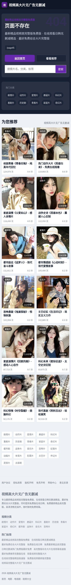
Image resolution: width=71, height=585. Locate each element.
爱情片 (35, 95)
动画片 (7, 456)
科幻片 (58, 95)
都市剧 (7, 448)
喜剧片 (11, 103)
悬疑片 (46, 95)
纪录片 (54, 448)
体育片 (18, 456)
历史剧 (23, 103)
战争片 (18, 448)
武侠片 (7, 463)
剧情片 (11, 95)
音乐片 (30, 448)
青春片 (35, 103)
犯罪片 (30, 456)
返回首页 (20, 58)
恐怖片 (42, 448)
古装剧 (18, 463)
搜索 (60, 69)
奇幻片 (58, 103)
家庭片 (46, 103)
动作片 (23, 95)
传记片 (54, 456)
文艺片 (42, 456)
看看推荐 (51, 58)
